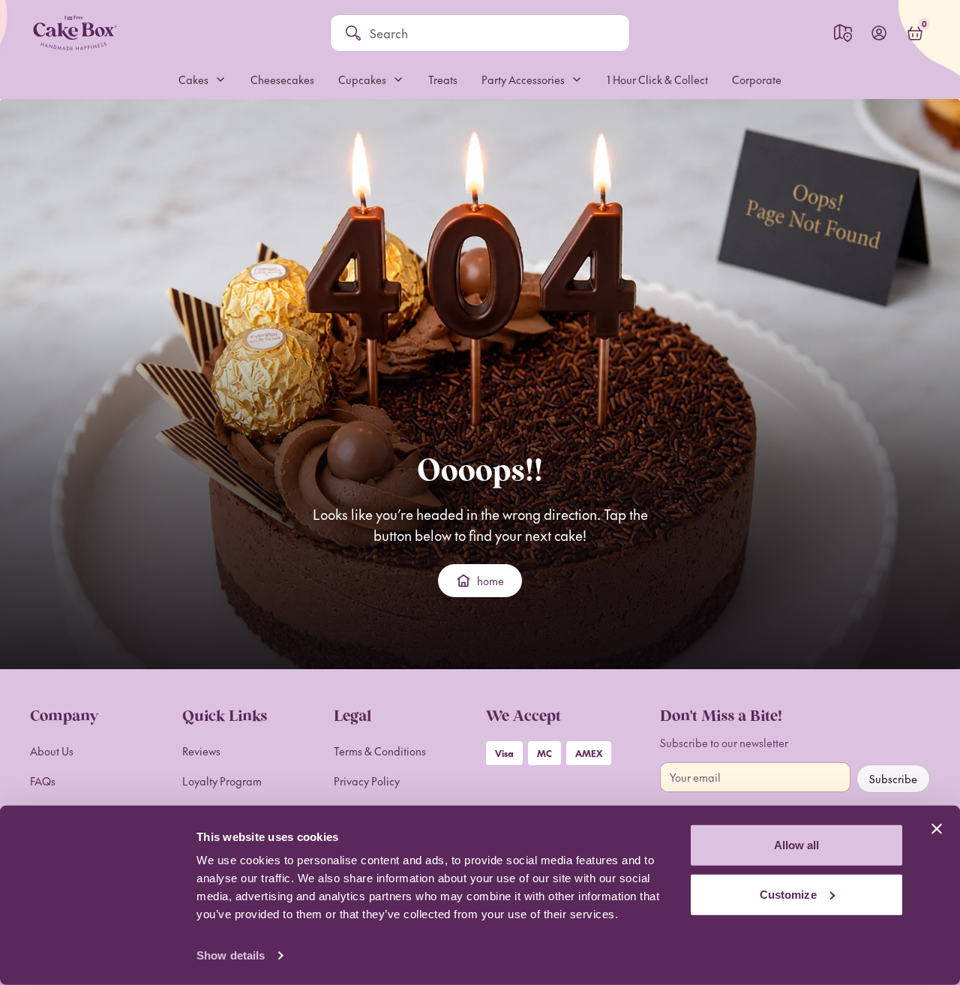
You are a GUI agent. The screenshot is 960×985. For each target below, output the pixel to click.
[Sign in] (879, 33)
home (490, 580)
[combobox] (492, 33)
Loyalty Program (222, 780)
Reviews (201, 750)
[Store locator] (843, 33)
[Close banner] (937, 829)
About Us (52, 750)
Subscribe (893, 778)
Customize (788, 893)
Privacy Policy (367, 780)
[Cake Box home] (74, 33)
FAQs (43, 780)
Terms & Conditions (380, 750)
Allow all (797, 845)
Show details (230, 955)
